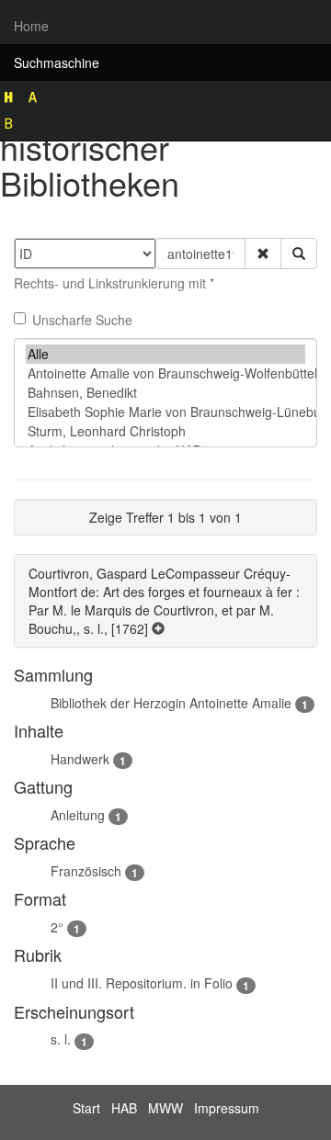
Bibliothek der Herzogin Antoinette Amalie (171, 703)
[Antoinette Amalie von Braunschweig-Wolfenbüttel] (165, 373)
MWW (165, 1108)
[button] (263, 253)
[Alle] (165, 354)
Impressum (226, 1108)
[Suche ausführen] (298, 253)
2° (57, 927)
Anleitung (78, 815)
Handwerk (80, 759)
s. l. (61, 1039)
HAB (124, 1108)
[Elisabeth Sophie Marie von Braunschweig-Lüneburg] (165, 412)
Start (86, 1108)
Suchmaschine (56, 62)
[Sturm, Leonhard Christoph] (165, 431)
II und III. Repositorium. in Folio (142, 983)
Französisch (86, 871)
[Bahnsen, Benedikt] (165, 392)
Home (31, 26)
